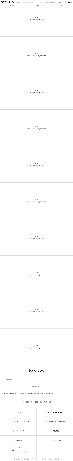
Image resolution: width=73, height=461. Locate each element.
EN (71, 2)
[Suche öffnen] (66, 2)
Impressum (19, 431)
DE (69, 2)
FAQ (19, 412)
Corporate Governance (19, 422)
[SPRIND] (7, 2)
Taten (12, 6)
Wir (61, 6)
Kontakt (19, 440)
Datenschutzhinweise (46, 393)
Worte (36, 6)
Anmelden (36, 387)
